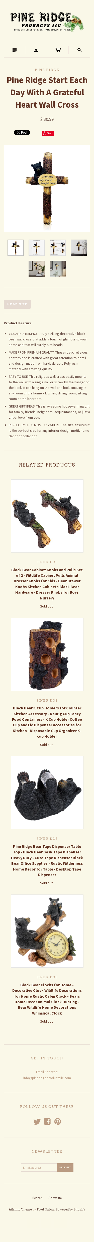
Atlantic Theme (20, 1209)
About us (55, 1198)
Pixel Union (45, 1209)
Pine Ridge (47, 562)
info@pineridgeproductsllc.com (47, 1078)
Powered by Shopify (70, 1209)
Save (50, 133)
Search (37, 1198)
